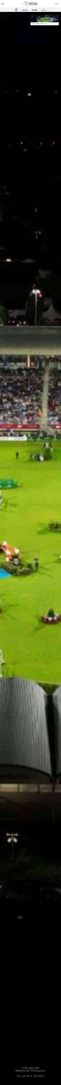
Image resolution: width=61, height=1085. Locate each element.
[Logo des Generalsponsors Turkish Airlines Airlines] (34, 9)
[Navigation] (2, 4)
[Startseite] (30, 4)
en (58, 3)
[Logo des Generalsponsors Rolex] (44, 9)
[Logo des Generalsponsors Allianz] (24, 9)
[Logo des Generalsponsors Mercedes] (16, 9)
